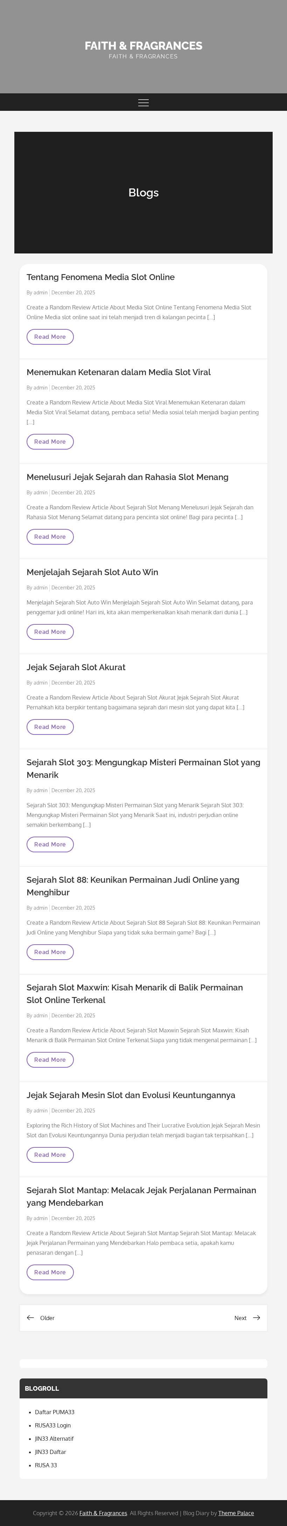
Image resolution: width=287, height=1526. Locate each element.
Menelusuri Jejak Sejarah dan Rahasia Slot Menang (128, 477)
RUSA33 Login (53, 1425)
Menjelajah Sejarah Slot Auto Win (92, 572)
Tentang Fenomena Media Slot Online (101, 277)
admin (41, 292)
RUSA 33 (46, 1465)
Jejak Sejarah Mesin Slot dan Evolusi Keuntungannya (131, 1095)
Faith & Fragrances (144, 45)
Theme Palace (236, 1513)
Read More (50, 339)
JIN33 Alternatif (54, 1438)
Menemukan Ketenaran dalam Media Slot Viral (119, 372)
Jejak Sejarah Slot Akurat (76, 667)
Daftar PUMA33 (55, 1412)
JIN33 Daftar (50, 1451)
